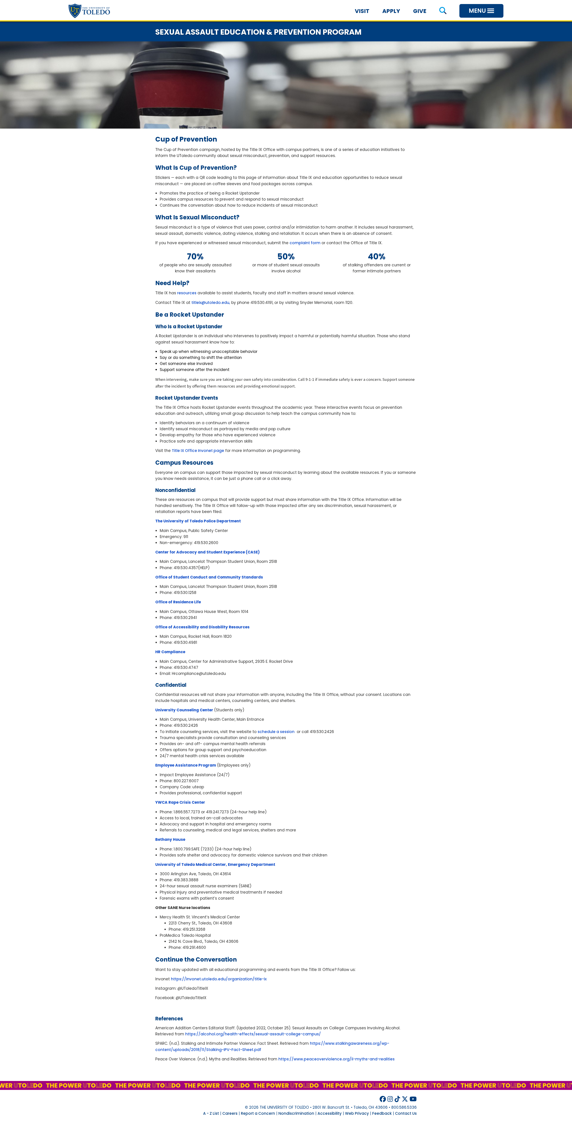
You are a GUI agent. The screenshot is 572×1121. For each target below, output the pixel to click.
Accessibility (330, 1113)
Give (419, 11)
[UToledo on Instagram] (390, 1099)
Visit (362, 11)
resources (186, 293)
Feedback (382, 1113)
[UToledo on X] (405, 1099)
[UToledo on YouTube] (413, 1099)
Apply (391, 11)
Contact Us (406, 1113)
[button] (442, 11)
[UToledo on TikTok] (397, 1099)
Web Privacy (357, 1113)
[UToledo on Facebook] (383, 1099)
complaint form (305, 243)
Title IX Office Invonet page (198, 450)
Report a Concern (258, 1113)
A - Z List (211, 1113)
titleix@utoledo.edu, (210, 302)
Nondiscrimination (296, 1113)
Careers (230, 1113)
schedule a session (276, 731)
